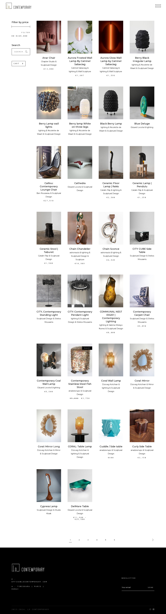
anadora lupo (74, 391)
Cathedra (80, 183)
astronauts (74, 252)
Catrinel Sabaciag (79, 68)
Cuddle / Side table (111, 446)
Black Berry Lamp (111, 123)
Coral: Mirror (142, 380)
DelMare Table (80, 506)
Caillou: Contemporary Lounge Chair (49, 186)
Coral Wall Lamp (111, 380)
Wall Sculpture (84, 71)
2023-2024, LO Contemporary (30, 609)
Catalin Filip (105, 190)
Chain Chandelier (79, 248)
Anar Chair (48, 57)
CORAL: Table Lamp (80, 446)
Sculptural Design (49, 65)
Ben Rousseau (43, 193)
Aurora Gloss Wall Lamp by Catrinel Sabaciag (111, 61)
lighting (72, 71)
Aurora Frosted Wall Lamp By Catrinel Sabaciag (80, 61)
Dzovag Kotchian (110, 384)
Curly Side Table (142, 446)
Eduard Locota (137, 127)
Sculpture (80, 259)
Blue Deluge (142, 123)
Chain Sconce (111, 248)
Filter (26, 32)
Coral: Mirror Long (49, 446)
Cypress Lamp (48, 506)
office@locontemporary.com (29, 582)
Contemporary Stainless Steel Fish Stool (79, 384)
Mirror (151, 384)
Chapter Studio (48, 61)
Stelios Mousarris (84, 322)
